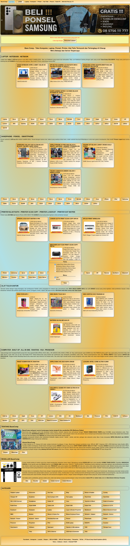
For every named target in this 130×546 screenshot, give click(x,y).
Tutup (65, 283)
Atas (57, 277)
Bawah (58, 279)
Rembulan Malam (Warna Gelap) (65, 266)
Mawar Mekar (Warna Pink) (63, 271)
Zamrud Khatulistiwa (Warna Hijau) (66, 268)
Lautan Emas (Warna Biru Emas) (65, 264)
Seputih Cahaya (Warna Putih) (64, 270)
